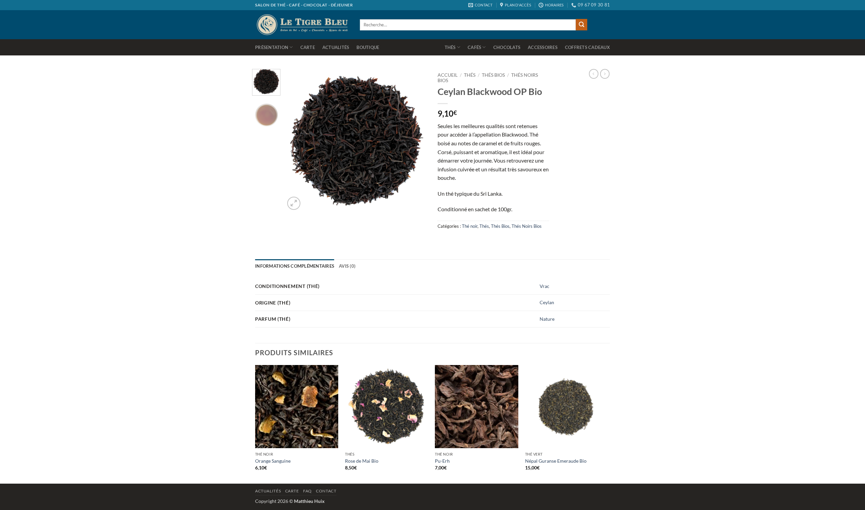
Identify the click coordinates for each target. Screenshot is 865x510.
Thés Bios (493, 75)
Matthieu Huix (309, 501)
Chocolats (506, 47)
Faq (307, 490)
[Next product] (593, 73)
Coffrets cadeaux (587, 47)
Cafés (474, 47)
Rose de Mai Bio (361, 461)
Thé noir (469, 226)
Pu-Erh (442, 461)
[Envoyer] (581, 24)
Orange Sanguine (273, 461)
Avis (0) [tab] (347, 266)
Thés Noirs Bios (527, 226)
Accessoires (543, 47)
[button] (293, 203)
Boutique (367, 47)
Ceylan (547, 302)
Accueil (448, 75)
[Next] (416, 140)
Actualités (335, 47)
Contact (326, 490)
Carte (307, 47)
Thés (450, 47)
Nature (547, 319)
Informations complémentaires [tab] (294, 266)
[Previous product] (605, 73)
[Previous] (296, 140)
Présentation (271, 47)
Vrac (544, 286)
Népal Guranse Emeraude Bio (556, 461)
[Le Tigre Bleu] (302, 24)
